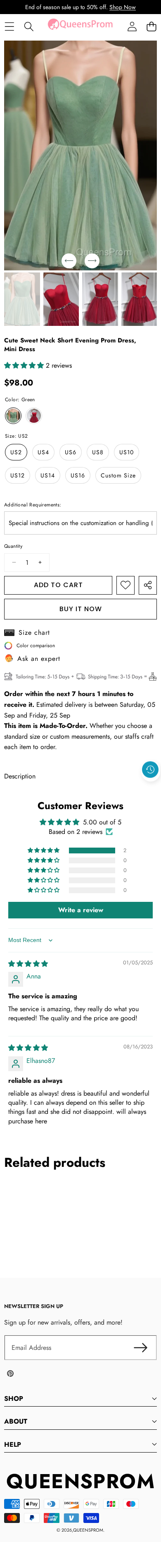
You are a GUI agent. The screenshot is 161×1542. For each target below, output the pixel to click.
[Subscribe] (140, 1347)
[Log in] (132, 26)
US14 (47, 475)
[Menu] (9, 26)
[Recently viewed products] (150, 769)
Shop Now (122, 7)
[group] (22, 299)
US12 (17, 475)
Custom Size (118, 475)
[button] (151, 26)
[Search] (28, 26)
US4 (43, 452)
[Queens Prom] (80, 26)
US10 (126, 452)
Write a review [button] (80, 910)
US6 (70, 452)
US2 (16, 452)
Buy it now (80, 609)
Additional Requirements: (33, 504)
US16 (78, 475)
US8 (98, 452)
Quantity (13, 546)
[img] (28, 964)
